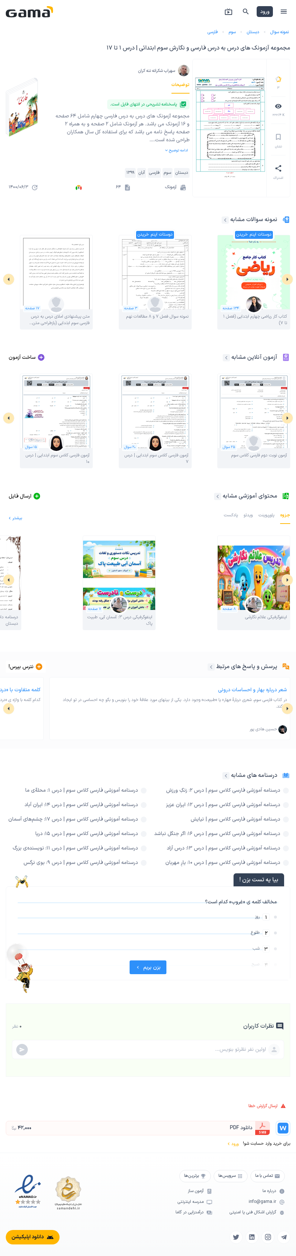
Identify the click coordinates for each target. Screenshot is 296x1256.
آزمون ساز (196, 1191)
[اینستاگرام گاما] (267, 1237)
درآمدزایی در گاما (189, 1212)
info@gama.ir (262, 1202)
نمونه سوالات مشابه (253, 219)
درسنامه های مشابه (254, 775)
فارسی (212, 32)
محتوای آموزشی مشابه (250, 496)
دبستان (253, 32)
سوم (232, 32)
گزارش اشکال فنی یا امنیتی (253, 1212)
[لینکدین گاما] (251, 1237)
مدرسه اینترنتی (191, 1202)
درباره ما (269, 1191)
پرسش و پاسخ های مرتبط (246, 666)
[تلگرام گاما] (283, 1237)
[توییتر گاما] (236, 1237)
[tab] (180, 85)
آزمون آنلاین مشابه (254, 357)
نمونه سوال (279, 32)
